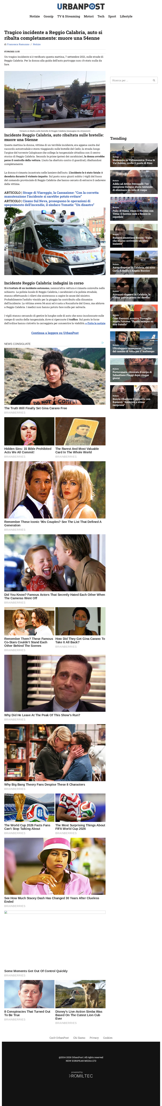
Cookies (107, 1037)
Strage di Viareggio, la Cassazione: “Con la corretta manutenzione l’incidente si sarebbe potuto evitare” (51, 194)
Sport (112, 16)
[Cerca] (154, 80)
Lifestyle (126, 16)
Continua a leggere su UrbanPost (55, 333)
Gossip (48, 16)
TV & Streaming (68, 16)
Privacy (94, 1037)
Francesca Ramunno (18, 44)
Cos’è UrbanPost (59, 1037)
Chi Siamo (79, 1037)
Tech (100, 16)
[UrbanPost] (81, 6)
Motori (89, 16)
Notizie (35, 16)
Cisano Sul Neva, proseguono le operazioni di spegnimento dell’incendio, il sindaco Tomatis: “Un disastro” (49, 203)
